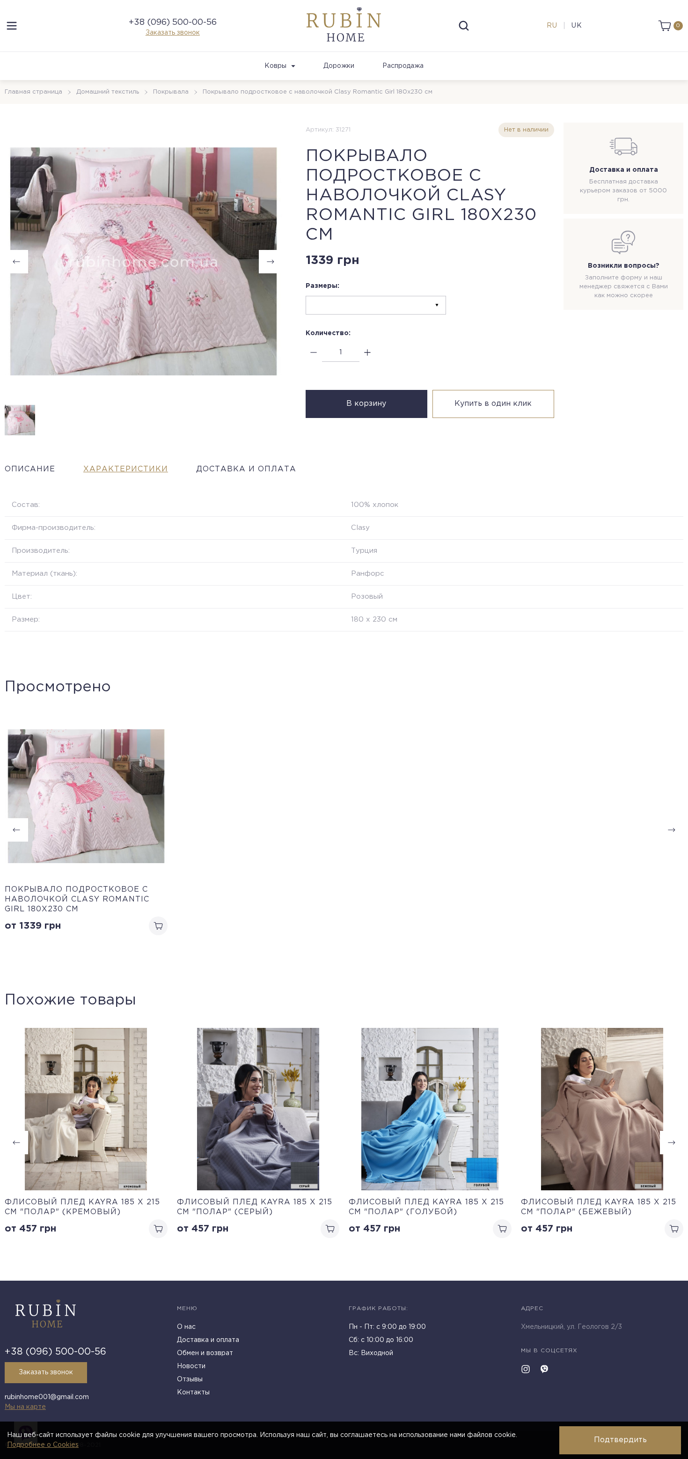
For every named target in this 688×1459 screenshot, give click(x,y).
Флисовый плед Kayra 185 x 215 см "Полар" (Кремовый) (82, 1207)
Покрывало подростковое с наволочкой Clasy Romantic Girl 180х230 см (77, 899)
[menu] (12, 26)
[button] (671, 1142)
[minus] (314, 353)
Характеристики (125, 469)
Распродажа (403, 66)
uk (576, 26)
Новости (191, 1366)
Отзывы (190, 1379)
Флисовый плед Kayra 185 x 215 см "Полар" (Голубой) (426, 1207)
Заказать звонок (173, 33)
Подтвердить (620, 1440)
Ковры (275, 66)
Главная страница (33, 92)
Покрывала (171, 92)
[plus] (367, 353)
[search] (464, 26)
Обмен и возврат (205, 1353)
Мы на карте (25, 1407)
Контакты (193, 1392)
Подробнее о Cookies (43, 1445)
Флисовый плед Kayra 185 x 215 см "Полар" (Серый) (254, 1207)
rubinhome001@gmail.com (47, 1397)
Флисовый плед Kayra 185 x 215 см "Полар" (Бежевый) (598, 1207)
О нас (186, 1327)
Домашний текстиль (107, 92)
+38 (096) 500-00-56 (173, 22)
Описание (30, 469)
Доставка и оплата (246, 469)
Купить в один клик (493, 403)
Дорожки (338, 66)
